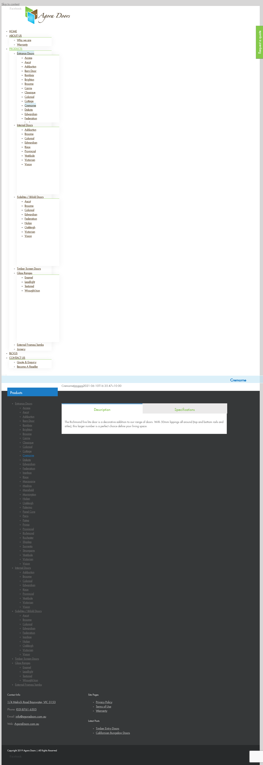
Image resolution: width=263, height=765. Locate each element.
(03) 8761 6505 (184, 10)
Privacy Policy (104, 701)
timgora (78, 385)
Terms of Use (103, 706)
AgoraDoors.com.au (26, 723)
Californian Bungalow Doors (113, 732)
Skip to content (10, 3)
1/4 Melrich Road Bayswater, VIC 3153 (31, 701)
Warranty (101, 710)
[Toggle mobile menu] (3, 373)
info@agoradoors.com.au (211, 10)
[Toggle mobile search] (6, 373)
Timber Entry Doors (107, 728)
